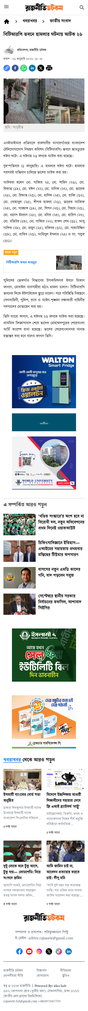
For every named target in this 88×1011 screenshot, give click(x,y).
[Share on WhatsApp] (23, 68)
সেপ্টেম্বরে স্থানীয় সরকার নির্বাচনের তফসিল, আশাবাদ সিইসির (59, 602)
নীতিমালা (65, 971)
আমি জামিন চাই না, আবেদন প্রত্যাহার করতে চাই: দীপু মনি (63, 872)
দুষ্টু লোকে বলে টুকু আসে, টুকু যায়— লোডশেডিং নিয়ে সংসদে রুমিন (22, 872)
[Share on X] (40, 68)
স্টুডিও (65, 976)
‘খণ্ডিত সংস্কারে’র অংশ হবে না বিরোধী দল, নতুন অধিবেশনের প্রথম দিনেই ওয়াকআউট (61, 522)
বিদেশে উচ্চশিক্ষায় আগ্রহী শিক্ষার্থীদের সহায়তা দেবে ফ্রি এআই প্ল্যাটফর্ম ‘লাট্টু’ (64, 801)
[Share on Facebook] (15, 68)
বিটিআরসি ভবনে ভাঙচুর (21, 262)
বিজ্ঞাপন (42, 971)
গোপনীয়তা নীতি (13, 976)
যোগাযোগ (43, 976)
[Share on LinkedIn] (32, 68)
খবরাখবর (12, 760)
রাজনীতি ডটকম (13, 971)
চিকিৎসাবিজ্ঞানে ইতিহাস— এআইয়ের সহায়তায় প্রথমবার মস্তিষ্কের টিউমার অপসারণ (60, 549)
